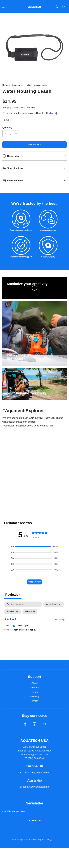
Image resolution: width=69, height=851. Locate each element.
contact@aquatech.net (36, 754)
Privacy (34, 700)
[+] (16, 133)
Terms (34, 692)
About (34, 683)
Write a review (34, 582)
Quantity (7, 127)
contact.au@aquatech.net (36, 786)
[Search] (57, 7)
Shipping (6, 107)
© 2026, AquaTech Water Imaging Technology (32, 839)
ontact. (27, 772)
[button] (34, 547)
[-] (5, 133)
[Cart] (63, 7)
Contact (34, 687)
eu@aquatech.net (40, 772)
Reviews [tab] (12, 594)
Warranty (34, 696)
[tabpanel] (34, 625)
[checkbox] (29, 611)
